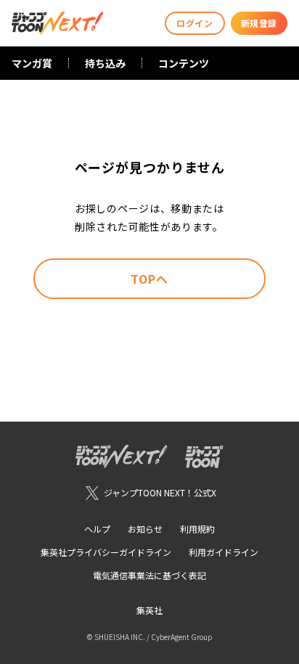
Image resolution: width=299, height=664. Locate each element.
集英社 (149, 610)
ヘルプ (97, 528)
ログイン (194, 23)
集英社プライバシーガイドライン (106, 552)
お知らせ (145, 528)
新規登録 (259, 23)
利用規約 (197, 528)
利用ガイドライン (223, 552)
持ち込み (105, 63)
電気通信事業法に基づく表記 (149, 575)
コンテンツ (183, 63)
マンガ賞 (32, 63)
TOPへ (149, 278)
